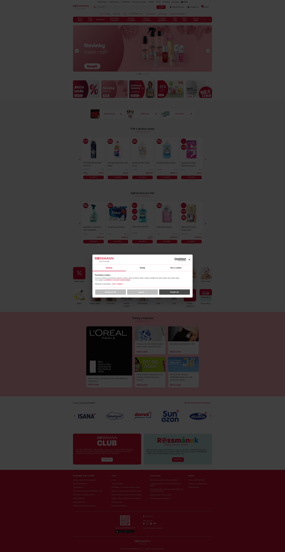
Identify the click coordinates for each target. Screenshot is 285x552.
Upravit (141, 292)
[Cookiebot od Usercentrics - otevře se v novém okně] (176, 259)
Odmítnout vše (110, 292)
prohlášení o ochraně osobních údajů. (117, 280)
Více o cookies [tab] (176, 268)
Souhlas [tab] (109, 268)
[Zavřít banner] (189, 259)
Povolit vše (174, 292)
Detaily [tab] (142, 268)
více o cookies (117, 284)
